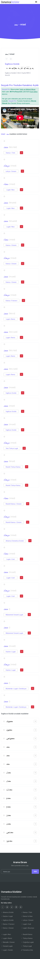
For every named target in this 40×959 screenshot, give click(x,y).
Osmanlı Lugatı (7, 946)
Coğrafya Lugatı (28, 942)
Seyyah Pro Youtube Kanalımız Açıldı (19, 85)
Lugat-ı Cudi (10, 559)
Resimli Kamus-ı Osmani (13, 504)
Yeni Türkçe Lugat (12, 448)
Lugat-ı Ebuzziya (28, 928)
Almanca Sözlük (8, 912)
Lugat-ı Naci (11, 190)
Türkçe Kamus (27, 938)
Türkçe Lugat (27, 946)
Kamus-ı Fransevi (11, 300)
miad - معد (5, 134)
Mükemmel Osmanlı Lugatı (14, 615)
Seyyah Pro (6, 89)
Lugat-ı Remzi (10, 319)
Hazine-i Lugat (10, 652)
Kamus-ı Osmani (11, 245)
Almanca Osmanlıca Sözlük (15, 541)
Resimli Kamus (27, 934)
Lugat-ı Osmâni (7, 950)
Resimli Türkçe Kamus (13, 467)
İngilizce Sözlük (12, 64)
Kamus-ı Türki (10, 153)
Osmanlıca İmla (27, 950)
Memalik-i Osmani (8, 942)
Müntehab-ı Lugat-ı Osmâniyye (16, 688)
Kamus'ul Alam (27, 916)
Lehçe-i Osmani (11, 171)
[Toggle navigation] (36, 2)
